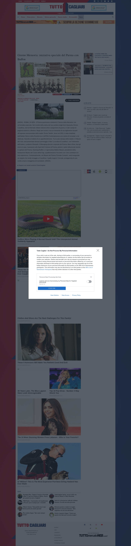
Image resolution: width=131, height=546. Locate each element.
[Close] (98, 251)
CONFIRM (51, 288)
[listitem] (65, 277)
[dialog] (65, 273)
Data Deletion (55, 295)
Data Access (65, 295)
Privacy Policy (76, 295)
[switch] (89, 281)
